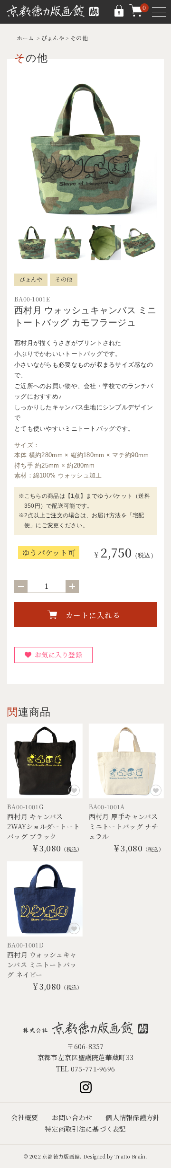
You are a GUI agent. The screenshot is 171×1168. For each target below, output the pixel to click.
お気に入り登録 (58, 654)
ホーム (25, 38)
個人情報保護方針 (132, 1117)
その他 (79, 38)
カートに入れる (93, 615)
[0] (135, 14)
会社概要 (24, 1117)
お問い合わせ (72, 1117)
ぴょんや (53, 38)
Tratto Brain (129, 1156)
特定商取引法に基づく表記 (85, 1128)
